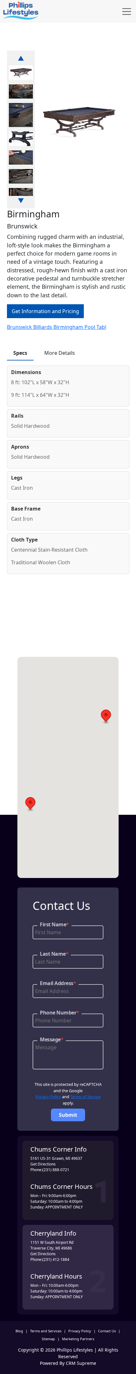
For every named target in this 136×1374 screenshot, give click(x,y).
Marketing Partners (78, 1338)
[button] (106, 716)
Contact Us (107, 1331)
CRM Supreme (81, 1363)
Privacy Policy (48, 1096)
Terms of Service (85, 1096)
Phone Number (59, 1012)
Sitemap (48, 1338)
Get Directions (43, 1164)
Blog (19, 1331)
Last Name (54, 953)
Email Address (58, 983)
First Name (54, 924)
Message (51, 1039)
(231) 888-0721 (55, 1169)
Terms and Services (45, 1331)
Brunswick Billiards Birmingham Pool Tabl (56, 327)
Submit (68, 1114)
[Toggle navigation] (126, 11)
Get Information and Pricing (45, 311)
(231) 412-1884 (55, 1259)
